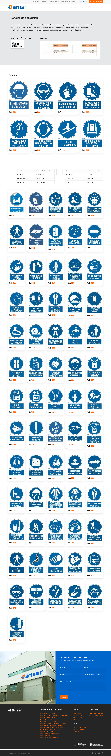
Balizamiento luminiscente (48, 721)
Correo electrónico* (66, 674)
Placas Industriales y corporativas (50, 729)
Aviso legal (76, 732)
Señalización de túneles (47, 717)
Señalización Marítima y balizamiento (51, 727)
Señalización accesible (47, 731)
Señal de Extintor (45, 735)
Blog (74, 719)
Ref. (10, 112)
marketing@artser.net (97, 715)
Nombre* (63, 667)
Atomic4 (26, 753)
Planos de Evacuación (47, 719)
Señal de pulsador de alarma (49, 737)
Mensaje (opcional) (65, 681)
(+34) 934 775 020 (96, 713)
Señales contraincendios (48, 713)
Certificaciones (77, 715)
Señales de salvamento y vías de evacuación (54, 715)
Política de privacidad (79, 728)
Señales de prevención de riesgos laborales (54, 723)
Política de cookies (78, 730)
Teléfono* (86, 667)
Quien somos (77, 713)
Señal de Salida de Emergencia (49, 733)
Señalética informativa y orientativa (51, 725)
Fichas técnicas (77, 717)
